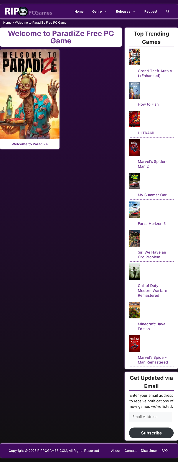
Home (79, 11)
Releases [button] (123, 11)
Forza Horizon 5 (152, 223)
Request (150, 11)
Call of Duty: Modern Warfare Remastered (152, 290)
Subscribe (151, 433)
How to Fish (148, 104)
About (115, 451)
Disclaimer (149, 451)
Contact (131, 451)
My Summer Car (152, 195)
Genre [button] (97, 11)
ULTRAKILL (148, 133)
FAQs (165, 451)
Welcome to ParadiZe (30, 144)
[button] (168, 11)
